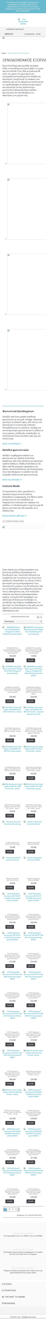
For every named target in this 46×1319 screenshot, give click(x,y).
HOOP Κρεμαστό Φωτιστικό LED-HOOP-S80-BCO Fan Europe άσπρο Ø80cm (12, 1034)
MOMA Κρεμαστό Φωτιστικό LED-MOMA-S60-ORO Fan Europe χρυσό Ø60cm (33, 1152)
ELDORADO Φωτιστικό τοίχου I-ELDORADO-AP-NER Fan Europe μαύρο (12, 769)
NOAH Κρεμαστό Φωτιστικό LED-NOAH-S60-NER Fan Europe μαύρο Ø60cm (33, 1191)
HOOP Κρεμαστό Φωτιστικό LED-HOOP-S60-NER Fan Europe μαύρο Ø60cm (12, 995)
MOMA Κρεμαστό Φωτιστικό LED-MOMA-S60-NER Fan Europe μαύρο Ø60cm (12, 1152)
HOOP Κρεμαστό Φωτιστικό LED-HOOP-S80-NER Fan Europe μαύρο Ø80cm (33, 1034)
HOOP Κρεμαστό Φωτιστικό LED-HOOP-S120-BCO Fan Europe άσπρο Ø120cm (12, 916)
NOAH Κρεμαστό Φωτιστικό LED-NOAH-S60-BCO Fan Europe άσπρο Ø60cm (12, 1191)
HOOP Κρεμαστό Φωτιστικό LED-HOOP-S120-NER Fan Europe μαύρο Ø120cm (33, 916)
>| (16, 1209)
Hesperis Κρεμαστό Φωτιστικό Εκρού (33, 843)
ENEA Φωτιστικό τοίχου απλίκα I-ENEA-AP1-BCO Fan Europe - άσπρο (34, 769)
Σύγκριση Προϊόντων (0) (20, 616)
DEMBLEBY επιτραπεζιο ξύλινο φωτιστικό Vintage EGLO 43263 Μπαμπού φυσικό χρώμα (33, 650)
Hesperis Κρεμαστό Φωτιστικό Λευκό (12, 879)
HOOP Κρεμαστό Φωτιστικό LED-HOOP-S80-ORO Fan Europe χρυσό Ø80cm (12, 1073)
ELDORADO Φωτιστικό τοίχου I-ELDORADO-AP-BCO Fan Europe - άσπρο (12, 729)
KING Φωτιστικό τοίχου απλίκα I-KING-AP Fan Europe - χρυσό (33, 1073)
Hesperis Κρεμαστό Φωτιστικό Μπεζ (33, 879)
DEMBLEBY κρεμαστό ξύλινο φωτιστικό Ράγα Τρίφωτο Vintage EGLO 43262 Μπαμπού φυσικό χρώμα (34, 690)
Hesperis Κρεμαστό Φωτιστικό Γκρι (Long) (12, 843)
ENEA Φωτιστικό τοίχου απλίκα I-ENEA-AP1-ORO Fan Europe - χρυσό (33, 806)
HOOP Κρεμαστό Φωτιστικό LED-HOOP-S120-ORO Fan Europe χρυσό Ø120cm (12, 956)
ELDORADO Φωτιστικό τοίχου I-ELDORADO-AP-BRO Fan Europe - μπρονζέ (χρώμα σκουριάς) (33, 730)
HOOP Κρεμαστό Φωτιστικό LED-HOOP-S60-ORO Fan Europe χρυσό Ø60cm (33, 995)
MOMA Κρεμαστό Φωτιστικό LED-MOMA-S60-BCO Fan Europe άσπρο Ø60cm (33, 1113)
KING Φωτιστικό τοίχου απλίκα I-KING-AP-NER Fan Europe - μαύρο (12, 1112)
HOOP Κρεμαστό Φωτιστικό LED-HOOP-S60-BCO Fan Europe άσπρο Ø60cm (33, 956)
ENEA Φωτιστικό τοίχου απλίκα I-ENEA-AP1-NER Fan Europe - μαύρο (12, 806)
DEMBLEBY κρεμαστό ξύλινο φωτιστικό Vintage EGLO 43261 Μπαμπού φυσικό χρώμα (12, 689)
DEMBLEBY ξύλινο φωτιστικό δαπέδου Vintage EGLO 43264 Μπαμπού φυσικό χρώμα (12, 650)
